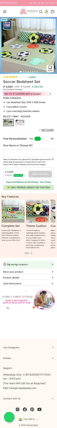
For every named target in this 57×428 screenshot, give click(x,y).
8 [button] (37, 71)
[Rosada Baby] (28, 12)
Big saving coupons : (17, 264)
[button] (40, 12)
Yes (31, 138)
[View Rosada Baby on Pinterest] (32, 409)
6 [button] (32, 71)
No (52, 138)
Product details (11, 277)
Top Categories (11, 347)
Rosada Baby (32, 425)
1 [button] (21, 71)
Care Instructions (12, 283)
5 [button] (30, 71)
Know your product (13, 271)
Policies (7, 358)
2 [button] (23, 71)
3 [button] (25, 71)
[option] (28, 45)
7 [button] (34, 71)
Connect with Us (11, 398)
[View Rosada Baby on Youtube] (39, 409)
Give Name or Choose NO (17, 145)
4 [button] (28, 71)
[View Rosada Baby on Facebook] (24, 409)
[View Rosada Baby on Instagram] (17, 409)
